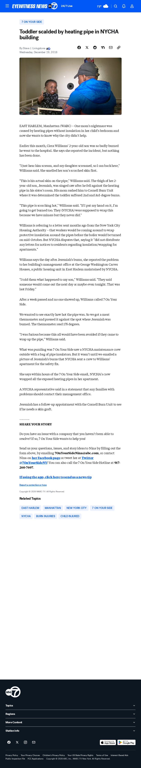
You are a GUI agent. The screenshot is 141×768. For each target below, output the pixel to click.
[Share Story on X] (87, 47)
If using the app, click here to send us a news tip (55, 477)
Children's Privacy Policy (54, 755)
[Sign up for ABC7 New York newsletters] (33, 742)
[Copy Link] (119, 47)
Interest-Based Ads (119, 755)
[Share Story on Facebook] (79, 47)
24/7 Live (67, 6)
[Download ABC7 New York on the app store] (108, 742)
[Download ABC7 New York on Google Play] (126, 742)
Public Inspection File (15, 759)
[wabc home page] (13, 691)
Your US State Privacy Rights (80, 755)
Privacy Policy (12, 755)
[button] (7, 5)
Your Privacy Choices (30, 755)
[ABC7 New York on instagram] (25, 742)
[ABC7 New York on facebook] (9, 742)
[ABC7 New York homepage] (35, 6)
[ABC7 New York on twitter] (17, 742)
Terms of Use (102, 755)
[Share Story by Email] (111, 47)
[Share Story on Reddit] (95, 47)
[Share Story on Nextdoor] (103, 47)
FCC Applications (36, 759)
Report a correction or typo (33, 485)
